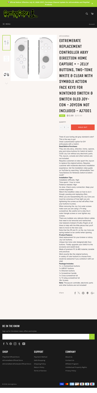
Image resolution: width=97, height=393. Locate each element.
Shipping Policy (40, 364)
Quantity (62, 122)
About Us (68, 357)
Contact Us (69, 360)
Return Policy (39, 367)
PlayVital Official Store (10, 357)
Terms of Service (40, 371)
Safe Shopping (39, 360)
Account (92, 24)
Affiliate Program (71, 364)
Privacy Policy (70, 371)
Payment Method (40, 357)
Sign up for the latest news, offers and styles (19, 331)
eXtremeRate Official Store (12, 360)
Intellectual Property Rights (76, 367)
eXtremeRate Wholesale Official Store (16, 364)
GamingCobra (12, 384)
